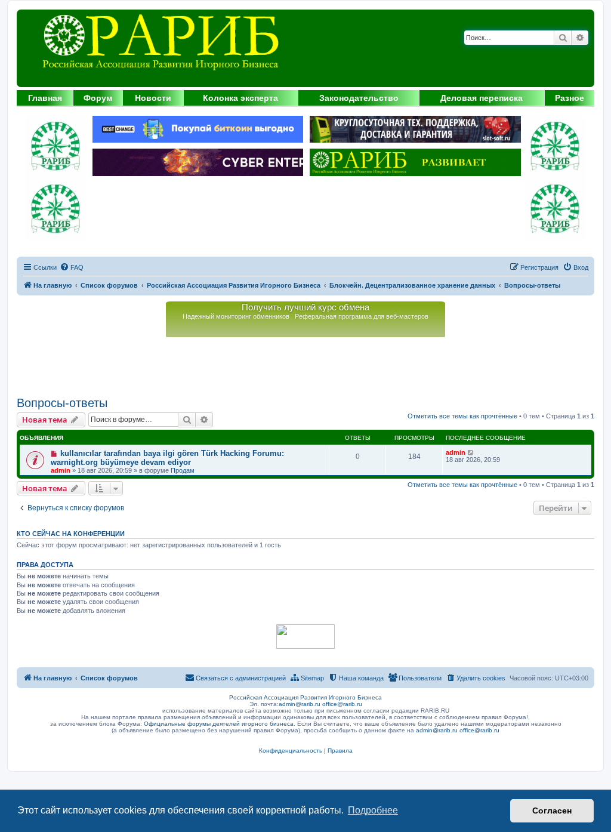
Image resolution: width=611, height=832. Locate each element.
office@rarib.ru (342, 704)
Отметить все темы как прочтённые (462, 416)
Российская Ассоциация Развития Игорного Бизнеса (305, 697)
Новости (153, 98)
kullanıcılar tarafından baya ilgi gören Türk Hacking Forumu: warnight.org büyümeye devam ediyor (167, 458)
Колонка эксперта (240, 98)
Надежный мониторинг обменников (236, 316)
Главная (45, 98)
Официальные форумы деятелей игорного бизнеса (219, 723)
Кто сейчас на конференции (71, 533)
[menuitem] (72, 267)
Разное (569, 98)
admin (60, 470)
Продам (183, 470)
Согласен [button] (552, 810)
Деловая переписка (481, 98)
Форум (98, 98)
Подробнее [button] (373, 810)
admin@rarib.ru (299, 704)
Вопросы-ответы (62, 402)
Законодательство (359, 98)
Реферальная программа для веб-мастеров (361, 316)
